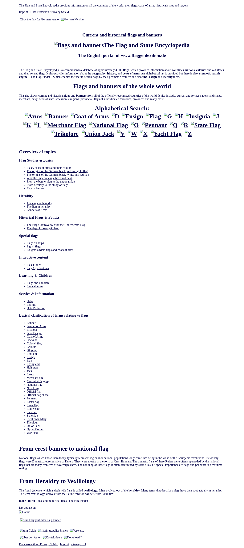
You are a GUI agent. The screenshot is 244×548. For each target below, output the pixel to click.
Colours (31, 346)
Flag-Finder (43, 76)
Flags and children (38, 283)
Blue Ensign (34, 333)
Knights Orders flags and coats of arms (50, 249)
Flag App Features (38, 268)
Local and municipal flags (51, 500)
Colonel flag (34, 343)
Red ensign (33, 408)
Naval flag (33, 388)
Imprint (23, 12)
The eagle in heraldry (39, 203)
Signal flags (34, 246)
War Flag (32, 432)
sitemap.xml (78, 544)
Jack (29, 371)
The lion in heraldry (39, 206)
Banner (31, 322)
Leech (30, 374)
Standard (32, 412)
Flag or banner (35, 188)
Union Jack (33, 426)
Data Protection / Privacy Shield (49, 12)
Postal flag (33, 401)
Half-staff (32, 367)
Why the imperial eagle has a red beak (49, 178)
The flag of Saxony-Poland (43, 228)
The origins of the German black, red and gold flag (57, 171)
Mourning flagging (38, 381)
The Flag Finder (78, 500)
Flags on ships (35, 243)
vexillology (90, 490)
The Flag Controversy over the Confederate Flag (56, 224)
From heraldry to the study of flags (47, 185)
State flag (32, 415)
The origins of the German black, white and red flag (58, 174)
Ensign (31, 357)
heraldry (134, 490)
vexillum (108, 493)
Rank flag (33, 405)
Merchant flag (35, 377)
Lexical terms (35, 286)
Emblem (32, 353)
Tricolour (32, 422)
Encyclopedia (51, 70)
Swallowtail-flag (37, 419)
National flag (34, 384)
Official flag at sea (38, 395)
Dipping (32, 350)
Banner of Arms (36, 326)
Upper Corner (35, 429)
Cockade (32, 340)
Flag (29, 360)
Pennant (31, 398)
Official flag (34, 391)
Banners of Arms (37, 210)
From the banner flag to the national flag (51, 181)
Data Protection (36, 308)
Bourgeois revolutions (191, 458)
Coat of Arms (35, 336)
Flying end (33, 364)
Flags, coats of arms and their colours (49, 167)
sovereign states (66, 464)
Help (30, 301)
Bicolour (32, 329)
